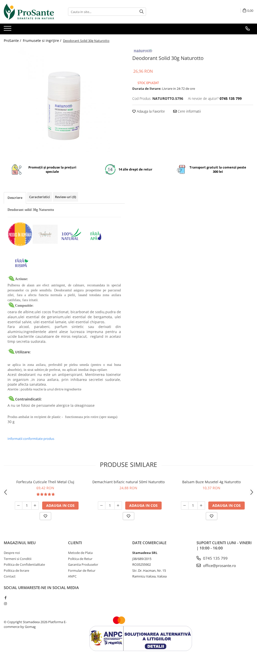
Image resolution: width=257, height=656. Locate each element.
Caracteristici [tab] (39, 197)
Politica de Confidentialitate (24, 564)
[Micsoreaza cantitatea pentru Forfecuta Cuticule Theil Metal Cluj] (18, 506)
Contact (10, 576)
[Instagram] (5, 603)
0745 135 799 (215, 558)
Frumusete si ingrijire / (42, 40)
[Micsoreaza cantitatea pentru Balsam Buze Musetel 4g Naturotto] (184, 506)
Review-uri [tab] (65, 197)
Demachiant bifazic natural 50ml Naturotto (128, 481)
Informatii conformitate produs (31, 438)
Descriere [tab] (15, 197)
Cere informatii (189, 111)
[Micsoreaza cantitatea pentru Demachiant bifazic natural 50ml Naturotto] (101, 506)
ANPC (72, 576)
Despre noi (12, 552)
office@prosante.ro (219, 565)
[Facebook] (5, 597)
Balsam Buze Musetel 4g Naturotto (211, 481)
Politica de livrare (16, 570)
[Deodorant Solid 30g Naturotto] (64, 99)
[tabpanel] (64, 99)
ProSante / (13, 40)
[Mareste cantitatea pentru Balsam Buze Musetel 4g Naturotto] (201, 506)
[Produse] (8, 30)
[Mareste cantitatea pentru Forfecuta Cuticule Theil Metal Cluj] (35, 506)
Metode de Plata (80, 552)
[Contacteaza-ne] (247, 29)
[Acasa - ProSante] (29, 12)
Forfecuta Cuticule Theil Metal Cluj (45, 481)
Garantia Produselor (83, 564)
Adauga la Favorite (150, 111)
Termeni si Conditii (17, 558)
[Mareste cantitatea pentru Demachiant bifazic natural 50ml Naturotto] (118, 506)
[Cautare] (141, 12)
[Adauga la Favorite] (45, 516)
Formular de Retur (81, 570)
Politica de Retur (80, 558)
